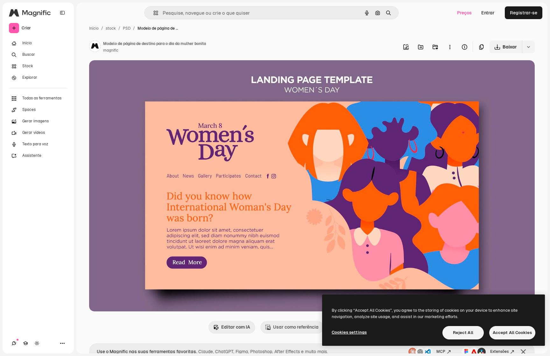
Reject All (463, 332)
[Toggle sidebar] (62, 13)
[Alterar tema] (37, 343)
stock (111, 28)
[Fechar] (523, 352)
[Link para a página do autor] (95, 47)
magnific (110, 50)
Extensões (499, 351)
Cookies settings (349, 332)
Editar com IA (235, 327)
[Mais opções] (449, 46)
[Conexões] (14, 343)
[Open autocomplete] (153, 13)
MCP (440, 351)
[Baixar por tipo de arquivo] (528, 46)
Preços (464, 13)
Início (94, 28)
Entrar (488, 13)
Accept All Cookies (512, 332)
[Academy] (25, 343)
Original (130, 72)
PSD (126, 28)
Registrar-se (523, 13)
